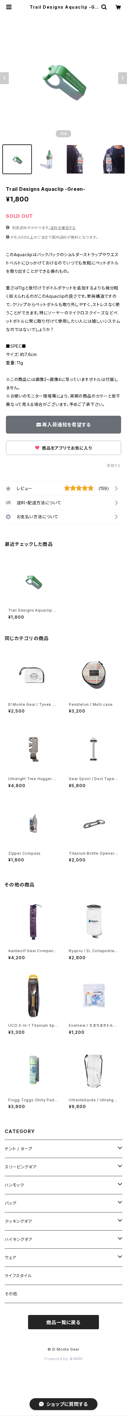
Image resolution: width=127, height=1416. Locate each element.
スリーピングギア (21, 1166)
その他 (11, 1293)
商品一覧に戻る (63, 1322)
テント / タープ (18, 1148)
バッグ (10, 1203)
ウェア (10, 1257)
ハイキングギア (19, 1239)
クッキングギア (18, 1221)
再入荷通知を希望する (66, 425)
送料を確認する (63, 228)
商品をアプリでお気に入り (66, 448)
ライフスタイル (18, 1275)
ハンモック (14, 1184)
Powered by (57, 1359)
